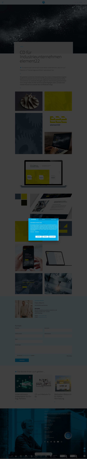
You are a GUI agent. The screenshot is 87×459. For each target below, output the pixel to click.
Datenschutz (37, 231)
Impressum (32, 231)
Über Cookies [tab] (53, 219)
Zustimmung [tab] (33, 219)
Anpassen (45, 236)
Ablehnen (38, 236)
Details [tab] (43, 219)
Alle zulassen (52, 236)
